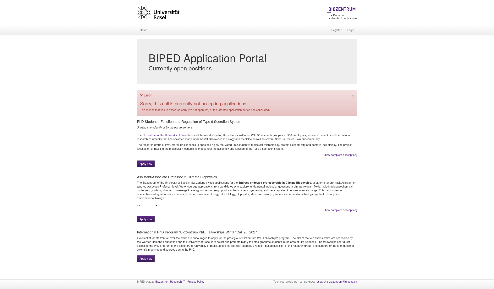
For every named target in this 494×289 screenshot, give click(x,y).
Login (350, 30)
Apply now (146, 164)
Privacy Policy (195, 281)
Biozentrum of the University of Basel (165, 135)
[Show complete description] (340, 155)
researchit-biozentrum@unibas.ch (336, 281)
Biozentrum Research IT (170, 281)
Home (143, 30)
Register (336, 30)
